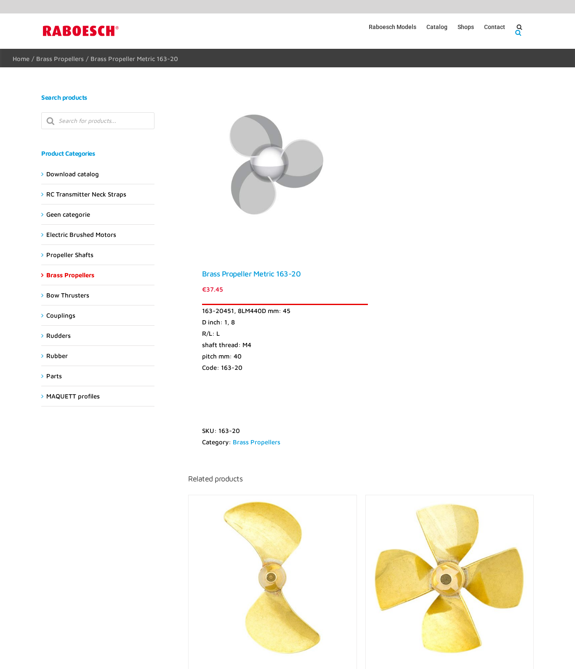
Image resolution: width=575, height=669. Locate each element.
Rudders (58, 335)
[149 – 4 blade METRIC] (449, 579)
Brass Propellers (256, 442)
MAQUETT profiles (73, 396)
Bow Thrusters (67, 295)
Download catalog (72, 174)
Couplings (60, 315)
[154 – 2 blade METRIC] (272, 579)
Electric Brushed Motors (81, 234)
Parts (54, 376)
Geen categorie (68, 214)
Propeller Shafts (69, 254)
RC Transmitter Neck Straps (86, 194)
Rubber (57, 355)
